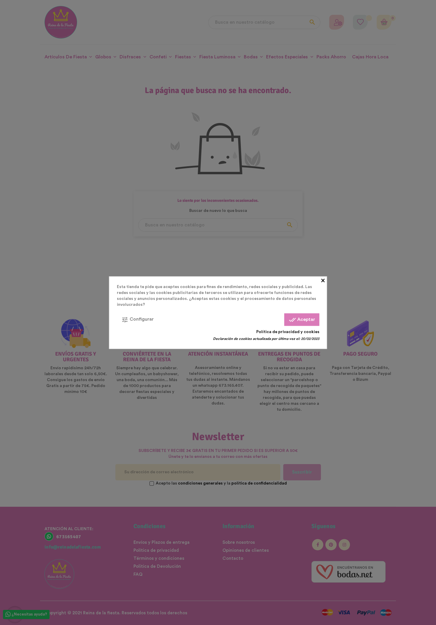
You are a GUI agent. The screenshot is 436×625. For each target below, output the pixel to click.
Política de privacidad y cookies (287, 332)
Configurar (137, 319)
